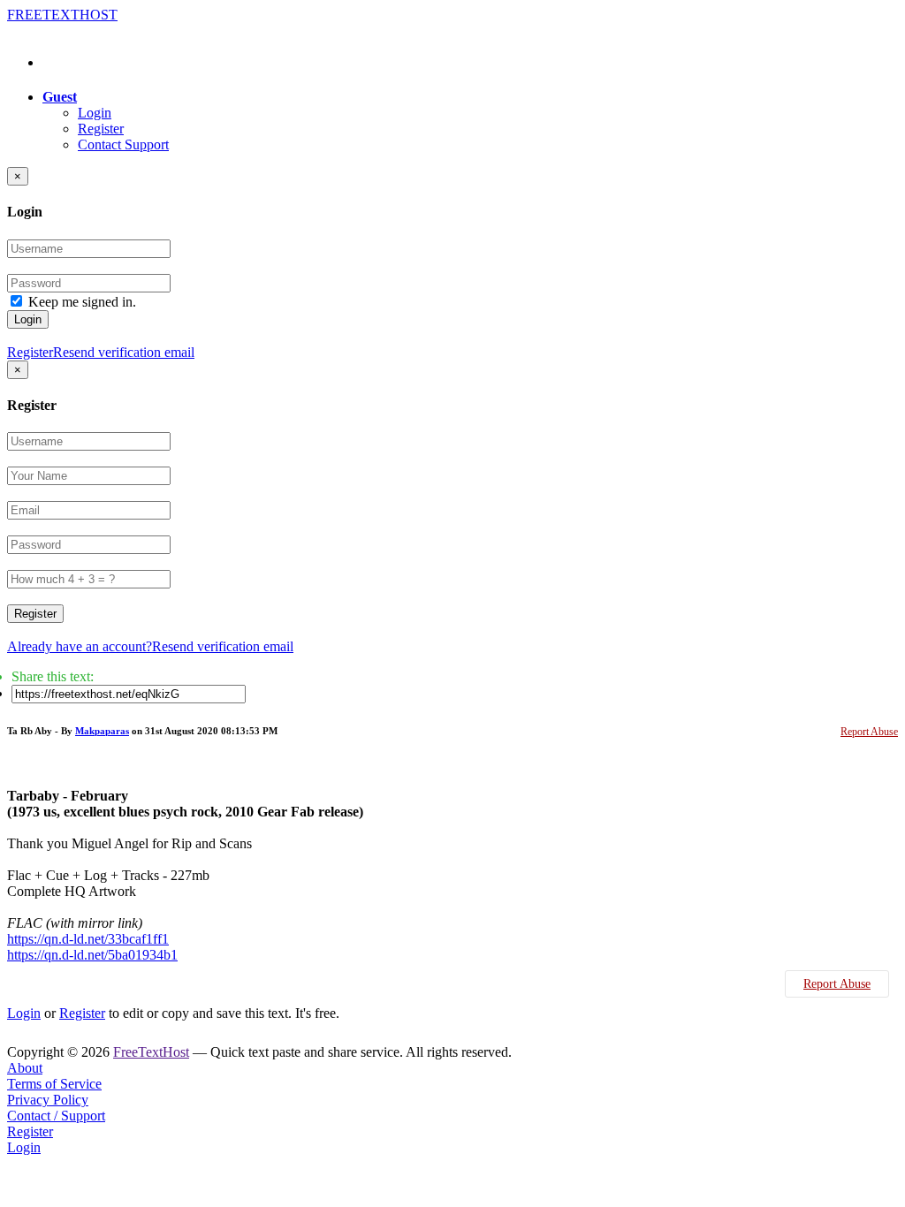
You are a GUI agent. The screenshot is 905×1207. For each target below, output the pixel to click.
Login (94, 112)
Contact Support (123, 144)
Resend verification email (123, 352)
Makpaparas (102, 730)
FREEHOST (62, 14)
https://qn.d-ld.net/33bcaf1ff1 (88, 938)
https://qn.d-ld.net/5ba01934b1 (92, 954)
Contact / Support (56, 1115)
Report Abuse (869, 731)
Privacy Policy (47, 1099)
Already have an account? (79, 646)
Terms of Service (54, 1083)
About (24, 1067)
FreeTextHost (151, 1051)
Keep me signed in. (82, 301)
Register (101, 128)
